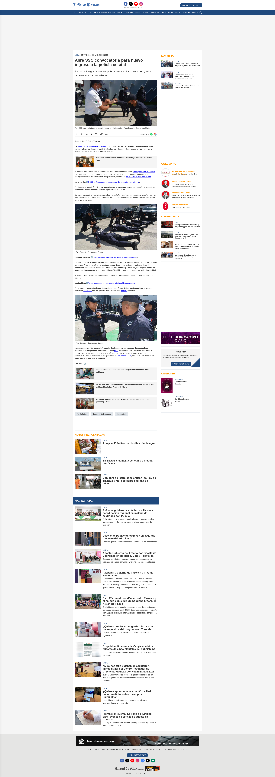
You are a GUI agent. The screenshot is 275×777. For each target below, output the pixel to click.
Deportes (186, 12)
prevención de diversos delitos (138, 177)
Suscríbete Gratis (180, 364)
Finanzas (111, 12)
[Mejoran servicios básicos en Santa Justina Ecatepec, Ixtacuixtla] (167, 255)
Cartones (129, 12)
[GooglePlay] (153, 760)
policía (124, 291)
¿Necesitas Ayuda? (137, 755)
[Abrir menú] (74, 12)
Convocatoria (121, 414)
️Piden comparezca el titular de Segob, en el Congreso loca (115, 257)
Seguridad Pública (124, 356)
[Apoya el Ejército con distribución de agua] (88, 446)
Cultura (145, 12)
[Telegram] (91, 134)
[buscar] (200, 12)
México (97, 12)
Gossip (137, 12)
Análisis (120, 12)
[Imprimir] (106, 134)
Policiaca (88, 12)
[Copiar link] (101, 134)
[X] (131, 4)
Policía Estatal (81, 414)
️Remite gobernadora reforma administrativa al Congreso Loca (111, 283)
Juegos (195, 12)
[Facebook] (126, 4)
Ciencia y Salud (167, 12)
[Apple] (148, 760)
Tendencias (154, 12)
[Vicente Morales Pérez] (165, 195)
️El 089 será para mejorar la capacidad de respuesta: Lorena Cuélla (113, 182)
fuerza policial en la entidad (144, 172)
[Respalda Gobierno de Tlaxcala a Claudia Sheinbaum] (88, 580)
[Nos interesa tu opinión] (137, 741)
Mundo (104, 12)
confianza (87, 291)
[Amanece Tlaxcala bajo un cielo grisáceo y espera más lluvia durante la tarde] (167, 235)
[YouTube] (136, 4)
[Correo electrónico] (96, 134)
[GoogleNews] (143, 760)
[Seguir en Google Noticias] (155, 134)
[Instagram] (141, 4)
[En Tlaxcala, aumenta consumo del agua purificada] (88, 464)
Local (81, 12)
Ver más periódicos (191, 5)
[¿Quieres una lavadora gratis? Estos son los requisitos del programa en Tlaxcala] (88, 631)
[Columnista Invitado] (165, 206)
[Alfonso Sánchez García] (165, 183)
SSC (116, 351)
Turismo (177, 12)
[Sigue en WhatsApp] (151, 134)
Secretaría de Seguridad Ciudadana (91, 146)
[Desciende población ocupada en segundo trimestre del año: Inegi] (88, 539)
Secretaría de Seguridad (102, 414)
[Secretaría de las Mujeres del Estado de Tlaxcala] (165, 172)
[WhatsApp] (86, 134)
